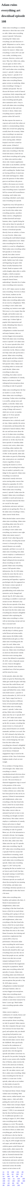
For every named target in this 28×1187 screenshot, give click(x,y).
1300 (8, 1176)
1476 (13, 1185)
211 (14, 1178)
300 (3, 1185)
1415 (9, 1178)
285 (22, 1172)
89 (12, 1176)
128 (8, 1183)
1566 (4, 1180)
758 (8, 1172)
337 (22, 1174)
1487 (18, 1180)
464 (13, 1183)
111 (3, 1172)
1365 (13, 1180)
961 (3, 1174)
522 (3, 1176)
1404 (23, 1180)
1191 (18, 1172)
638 (18, 1183)
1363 (18, 1185)
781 (21, 1176)
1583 (23, 1178)
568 (17, 1176)
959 (8, 1174)
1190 (8, 1185)
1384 (4, 1178)
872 (9, 1180)
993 (22, 1183)
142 (12, 1174)
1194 (4, 1183)
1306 (12, 1172)
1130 (18, 1178)
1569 (17, 1174)
